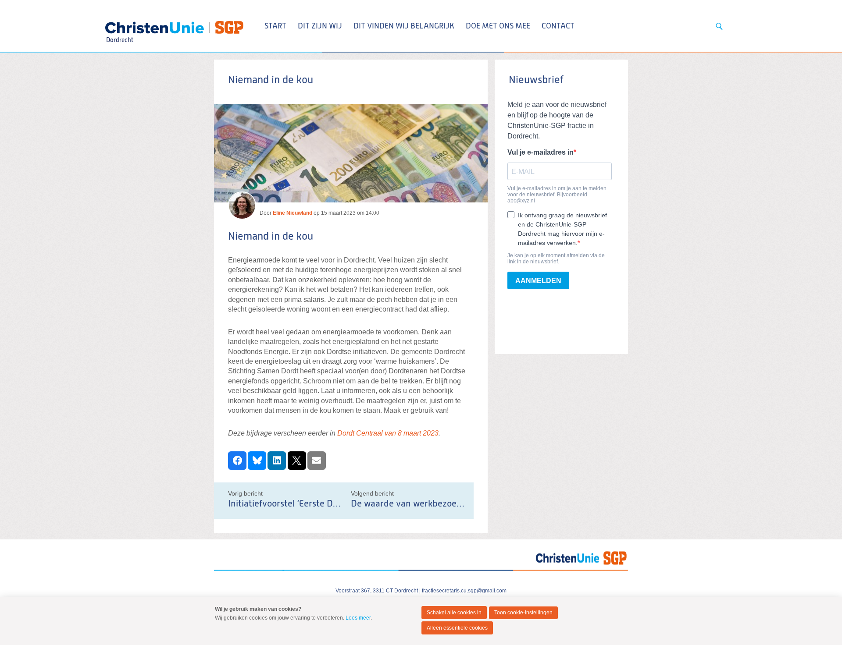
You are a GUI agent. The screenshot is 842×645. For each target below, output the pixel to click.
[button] (237, 460)
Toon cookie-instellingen (523, 613)
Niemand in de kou (270, 236)
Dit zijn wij (320, 26)
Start (275, 26)
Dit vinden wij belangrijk (403, 26)
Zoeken (719, 26)
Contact (558, 26)
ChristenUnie (119, 24)
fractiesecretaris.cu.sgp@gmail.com (464, 591)
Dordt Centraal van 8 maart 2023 (388, 433)
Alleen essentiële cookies (457, 628)
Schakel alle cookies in (454, 613)
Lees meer (358, 618)
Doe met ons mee (498, 26)
